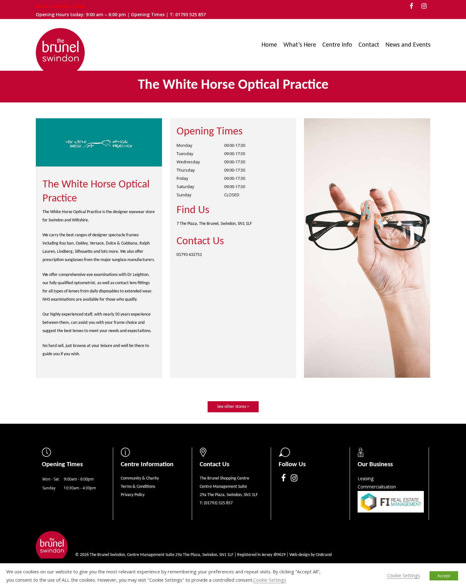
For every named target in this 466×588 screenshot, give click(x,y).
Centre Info (337, 45)
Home (269, 45)
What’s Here (299, 45)
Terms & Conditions (138, 486)
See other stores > (233, 406)
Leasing (365, 478)
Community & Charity (140, 478)
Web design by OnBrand (310, 554)
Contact (369, 45)
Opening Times (148, 14)
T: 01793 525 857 (188, 14)
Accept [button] (443, 575)
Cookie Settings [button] (269, 580)
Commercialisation (377, 487)
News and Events (407, 45)
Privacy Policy (133, 495)
